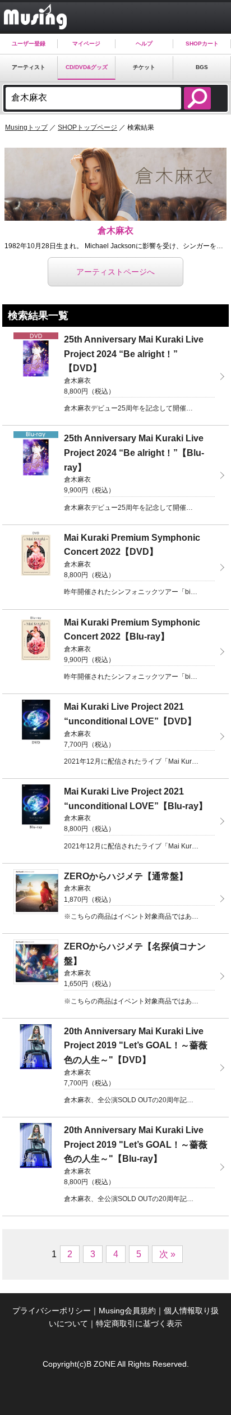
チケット (144, 67)
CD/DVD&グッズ (87, 67)
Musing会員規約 (127, 1310)
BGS (202, 67)
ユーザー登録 (28, 43)
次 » (167, 1254)
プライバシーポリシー (51, 1310)
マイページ (86, 43)
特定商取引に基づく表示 (139, 1323)
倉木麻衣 (115, 230)
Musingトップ (26, 127)
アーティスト (28, 67)
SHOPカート (202, 43)
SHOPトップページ (87, 127)
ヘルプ (144, 43)
